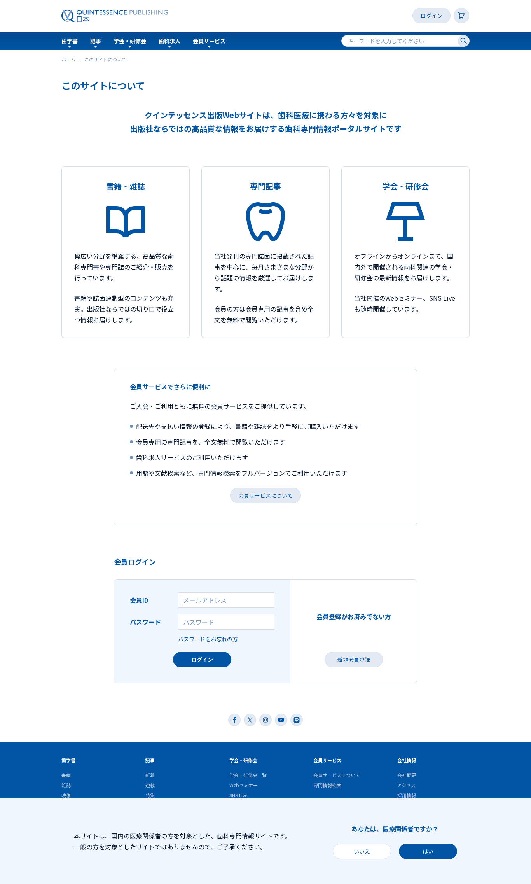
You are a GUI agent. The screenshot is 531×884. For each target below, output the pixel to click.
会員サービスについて (265, 495)
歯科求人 (169, 41)
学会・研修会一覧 (248, 775)
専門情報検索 (327, 785)
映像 (66, 795)
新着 (150, 775)
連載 (150, 785)
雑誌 (66, 785)
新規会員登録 (353, 659)
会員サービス (209, 41)
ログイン (431, 15)
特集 (150, 795)
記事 (95, 41)
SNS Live (238, 795)
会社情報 (406, 760)
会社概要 (406, 775)
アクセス (406, 785)
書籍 (66, 775)
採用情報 (406, 795)
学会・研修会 (130, 41)
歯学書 (69, 41)
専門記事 (265, 186)
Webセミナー (243, 785)
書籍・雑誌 (125, 186)
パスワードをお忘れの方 (208, 639)
